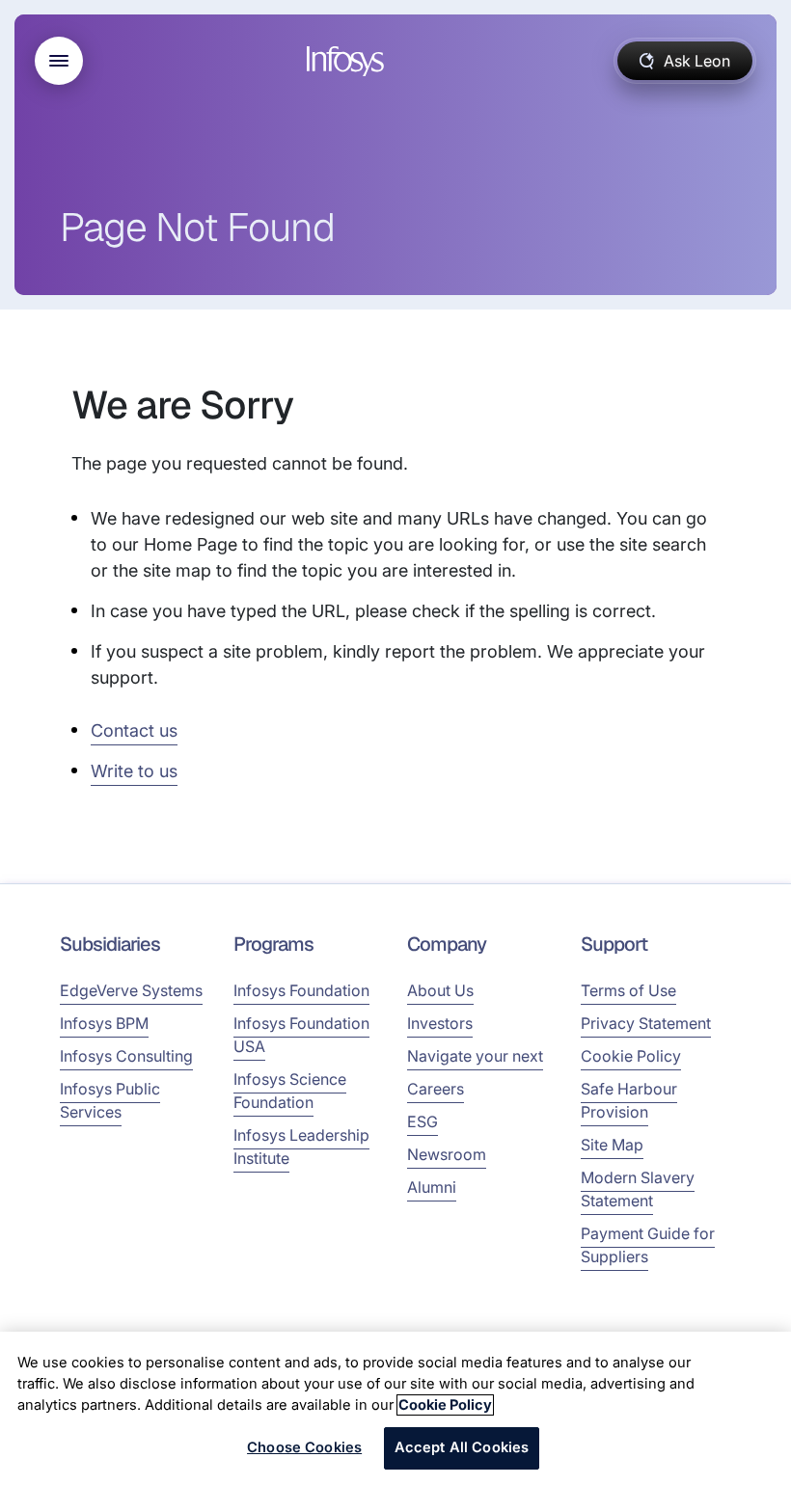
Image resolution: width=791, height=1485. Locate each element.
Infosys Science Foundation (289, 1090)
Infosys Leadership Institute (301, 1146)
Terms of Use (628, 990)
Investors (440, 1023)
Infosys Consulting (126, 1056)
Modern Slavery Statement (638, 1189)
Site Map (612, 1144)
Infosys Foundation (301, 990)
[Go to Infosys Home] (348, 61)
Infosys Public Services (110, 1100)
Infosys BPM (104, 1023)
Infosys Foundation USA (301, 1034)
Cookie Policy (631, 1056)
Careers (435, 1088)
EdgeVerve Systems (131, 990)
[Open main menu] (59, 61)
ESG (422, 1121)
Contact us (134, 730)
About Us (440, 990)
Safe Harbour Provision (629, 1100)
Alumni (431, 1187)
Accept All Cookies (462, 1447)
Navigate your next (475, 1056)
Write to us (134, 771)
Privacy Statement (646, 1023)
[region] (395, 1408)
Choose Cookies (304, 1447)
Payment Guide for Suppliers (648, 1245)
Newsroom (446, 1154)
